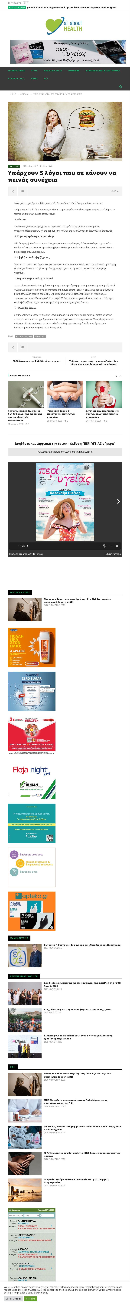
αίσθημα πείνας (24, 336)
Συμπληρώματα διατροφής (103, 70)
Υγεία (34, 70)
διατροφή (40, 336)
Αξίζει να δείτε (17, 7)
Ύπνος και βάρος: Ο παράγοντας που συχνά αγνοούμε (61, 413)
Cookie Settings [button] (13, 1298)
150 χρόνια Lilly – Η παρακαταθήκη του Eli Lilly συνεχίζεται (77, 1009)
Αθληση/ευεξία (53, 70)
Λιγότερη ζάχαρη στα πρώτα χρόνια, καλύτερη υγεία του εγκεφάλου (102, 413)
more (113, 191)
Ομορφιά (74, 70)
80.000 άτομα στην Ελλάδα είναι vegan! (36, 360)
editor (44, 166)
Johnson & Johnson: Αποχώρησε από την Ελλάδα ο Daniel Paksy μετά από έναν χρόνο (71, 7)
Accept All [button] (30, 1298)
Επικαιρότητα (16, 70)
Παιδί (34, 78)
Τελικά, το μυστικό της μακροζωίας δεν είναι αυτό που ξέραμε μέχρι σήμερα (93, 361)
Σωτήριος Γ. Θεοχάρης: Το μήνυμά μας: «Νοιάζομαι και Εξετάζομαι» (82, 944)
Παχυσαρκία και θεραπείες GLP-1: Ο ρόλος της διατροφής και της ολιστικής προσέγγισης (25, 415)
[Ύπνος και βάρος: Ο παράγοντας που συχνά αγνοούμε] (65, 394)
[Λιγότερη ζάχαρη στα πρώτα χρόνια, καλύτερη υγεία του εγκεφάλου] (104, 394)
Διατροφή (14, 166)
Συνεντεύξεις (16, 78)
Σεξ (46, 78)
